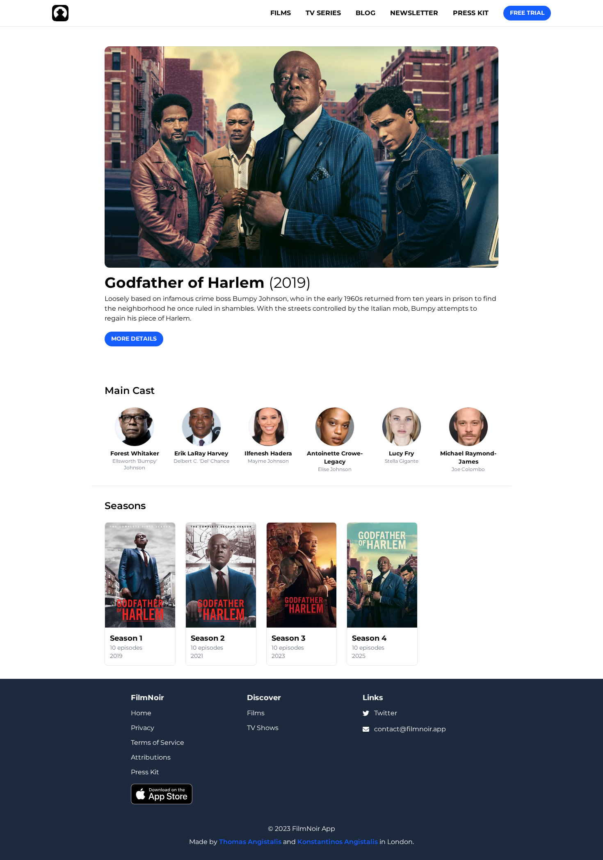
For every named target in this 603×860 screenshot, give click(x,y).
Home (141, 713)
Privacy (142, 728)
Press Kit (471, 13)
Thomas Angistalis (250, 842)
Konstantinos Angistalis (337, 842)
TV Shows (263, 728)
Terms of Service (157, 742)
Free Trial (527, 12)
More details (134, 338)
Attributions (151, 757)
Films (280, 13)
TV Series (323, 13)
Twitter (385, 713)
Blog (365, 13)
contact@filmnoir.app (410, 729)
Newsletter (414, 13)
